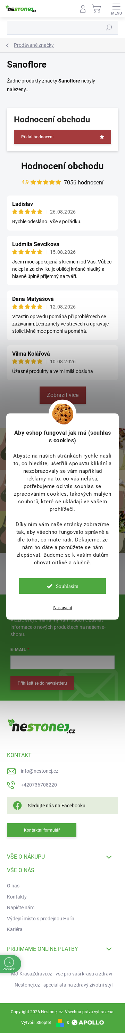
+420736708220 (39, 785)
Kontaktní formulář (42, 830)
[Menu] (116, 8)
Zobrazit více (62, 395)
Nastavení (62, 607)
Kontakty (17, 897)
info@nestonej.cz (39, 771)
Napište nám (20, 907)
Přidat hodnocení (37, 136)
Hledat (109, 27)
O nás (13, 885)
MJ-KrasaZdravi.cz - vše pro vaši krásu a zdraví (61, 973)
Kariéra (15, 929)
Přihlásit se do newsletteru (42, 683)
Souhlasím (67, 586)
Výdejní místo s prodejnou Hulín (40, 918)
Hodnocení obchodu (62, 166)
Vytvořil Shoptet (36, 1022)
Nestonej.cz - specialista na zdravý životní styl (63, 985)
